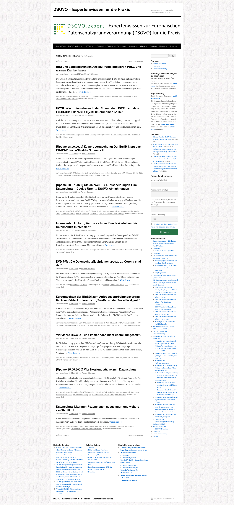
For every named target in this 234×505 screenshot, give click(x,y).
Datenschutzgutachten (129, 457)
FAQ (129, 134)
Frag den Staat (92, 325)
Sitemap (153, 46)
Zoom (120, 325)
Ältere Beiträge (62, 61)
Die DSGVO (61, 46)
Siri (90, 394)
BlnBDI (83, 325)
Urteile (92, 134)
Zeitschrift (83, 284)
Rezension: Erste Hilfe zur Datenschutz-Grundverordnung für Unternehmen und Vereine (167, 392)
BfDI (135, 96)
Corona (106, 284)
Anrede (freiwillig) (158, 214)
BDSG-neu (90, 46)
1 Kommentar (68, 137)
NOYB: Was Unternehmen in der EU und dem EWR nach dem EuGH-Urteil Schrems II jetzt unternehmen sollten (97, 110)
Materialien (133, 46)
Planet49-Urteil (112, 213)
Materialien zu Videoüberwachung (166, 365)
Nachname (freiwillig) (159, 189)
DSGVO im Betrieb (75, 46)
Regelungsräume (160, 273)
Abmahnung (122, 211)
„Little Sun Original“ (168, 124)
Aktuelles (143, 46)
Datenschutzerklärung (160, 68)
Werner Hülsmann (91, 74)
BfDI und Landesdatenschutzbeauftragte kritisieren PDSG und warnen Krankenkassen (98, 68)
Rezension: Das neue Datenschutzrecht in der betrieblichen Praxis (167, 384)
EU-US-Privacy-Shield (119, 134)
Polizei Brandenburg (80, 394)
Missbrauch (60, 394)
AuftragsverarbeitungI (129, 323)
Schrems (59, 175)
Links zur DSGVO (159, 424)
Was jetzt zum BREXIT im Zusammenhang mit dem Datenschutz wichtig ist (166, 267)
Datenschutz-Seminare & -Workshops (111, 46)
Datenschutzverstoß (68, 213)
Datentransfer (116, 173)
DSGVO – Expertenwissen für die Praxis (91, 9)
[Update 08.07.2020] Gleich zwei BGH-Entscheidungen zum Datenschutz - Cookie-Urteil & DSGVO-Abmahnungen (69, 476)
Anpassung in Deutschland (80, 96)
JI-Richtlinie (99, 392)
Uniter (112, 394)
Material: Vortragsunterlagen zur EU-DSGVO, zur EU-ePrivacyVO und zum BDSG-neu (166, 348)
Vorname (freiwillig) (159, 180)
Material (121, 426)
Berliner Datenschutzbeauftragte (68, 325)
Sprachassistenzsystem (100, 394)
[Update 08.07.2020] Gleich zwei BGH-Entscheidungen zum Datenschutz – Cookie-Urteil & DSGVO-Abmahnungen (96, 186)
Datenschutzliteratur (94, 428)
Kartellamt (137, 249)
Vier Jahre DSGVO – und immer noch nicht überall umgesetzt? (98, 335)
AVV (139, 323)
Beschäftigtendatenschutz (88, 426)
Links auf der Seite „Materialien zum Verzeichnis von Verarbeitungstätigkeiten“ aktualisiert (165, 158)
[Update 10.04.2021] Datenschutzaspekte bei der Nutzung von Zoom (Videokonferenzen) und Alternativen (69, 449)
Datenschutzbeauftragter (130, 467)
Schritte (59, 137)
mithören (68, 394)
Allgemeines (74, 284)
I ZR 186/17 (94, 213)
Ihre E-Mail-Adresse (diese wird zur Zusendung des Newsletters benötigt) (163, 202)
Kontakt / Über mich (159, 63)
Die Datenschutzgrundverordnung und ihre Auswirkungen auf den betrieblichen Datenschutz (165, 282)
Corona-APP (114, 284)
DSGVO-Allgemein (98, 96)
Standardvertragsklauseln (81, 175)
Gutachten (102, 325)
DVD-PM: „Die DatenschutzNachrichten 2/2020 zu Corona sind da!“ (98, 263)
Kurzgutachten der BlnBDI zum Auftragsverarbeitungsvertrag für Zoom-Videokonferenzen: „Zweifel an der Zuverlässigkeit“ (98, 298)
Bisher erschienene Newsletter (164, 251)
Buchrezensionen (160, 380)
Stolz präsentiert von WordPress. (164, 499)
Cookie (130, 211)
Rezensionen (129, 426)
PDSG (74, 98)
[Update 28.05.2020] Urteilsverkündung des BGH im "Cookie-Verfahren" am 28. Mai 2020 (69, 491)
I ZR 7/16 (102, 213)
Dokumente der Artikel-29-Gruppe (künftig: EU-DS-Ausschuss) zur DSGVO (166, 355)
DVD (126, 284)
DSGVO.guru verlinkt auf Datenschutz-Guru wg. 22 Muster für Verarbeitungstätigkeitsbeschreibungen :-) (69, 484)
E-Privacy (92, 211)
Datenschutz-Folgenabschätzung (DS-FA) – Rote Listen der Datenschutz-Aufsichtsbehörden (167, 375)
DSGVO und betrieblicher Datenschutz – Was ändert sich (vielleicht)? (166, 301)
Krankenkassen (62, 98)
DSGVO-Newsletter (161, 429)
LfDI (69, 98)
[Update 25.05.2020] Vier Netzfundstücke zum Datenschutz (96, 369)
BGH (72, 211)
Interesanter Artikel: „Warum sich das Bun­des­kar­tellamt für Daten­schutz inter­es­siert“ (96, 225)
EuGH (87, 134)
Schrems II (136, 134)
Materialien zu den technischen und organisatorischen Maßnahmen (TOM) (166, 399)
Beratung (173, 46)
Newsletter (163, 46)
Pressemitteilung (111, 96)
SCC (140, 173)
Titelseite (91, 447)
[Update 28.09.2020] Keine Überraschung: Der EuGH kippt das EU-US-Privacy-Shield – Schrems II (98, 148)
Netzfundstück (100, 323)
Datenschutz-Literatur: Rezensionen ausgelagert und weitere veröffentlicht (97, 408)
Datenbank (135, 392)
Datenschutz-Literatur (79, 428)
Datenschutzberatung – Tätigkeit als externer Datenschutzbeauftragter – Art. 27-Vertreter (164, 243)
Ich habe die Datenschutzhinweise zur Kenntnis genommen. (164, 225)
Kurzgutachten (112, 325)
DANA (121, 284)
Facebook (85, 213)
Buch (101, 426)
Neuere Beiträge (136, 61)
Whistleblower (120, 394)
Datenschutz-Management (163, 287)
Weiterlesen (85, 91)
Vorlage (121, 213)
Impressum (156, 66)
